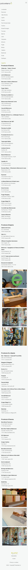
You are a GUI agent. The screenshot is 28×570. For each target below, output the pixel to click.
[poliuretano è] (6, 3)
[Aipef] (14, 553)
